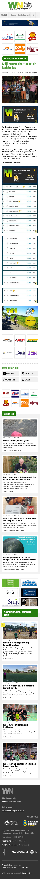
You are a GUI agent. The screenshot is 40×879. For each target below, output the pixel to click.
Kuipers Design (26, 873)
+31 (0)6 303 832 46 (9, 845)
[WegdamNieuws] (20, 6)
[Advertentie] (7, 36)
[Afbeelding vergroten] (20, 89)
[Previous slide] (4, 852)
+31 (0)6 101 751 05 (9, 841)
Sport (35, 72)
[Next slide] (36, 852)
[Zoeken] (33, 15)
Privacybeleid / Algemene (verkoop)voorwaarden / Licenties (15, 866)
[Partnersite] (11, 822)
